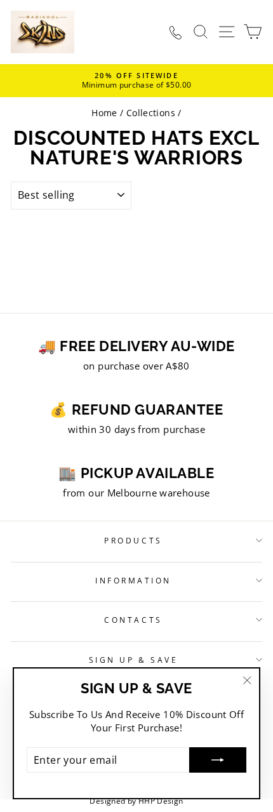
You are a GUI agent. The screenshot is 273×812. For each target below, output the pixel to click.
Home (104, 113)
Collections (150, 113)
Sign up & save (133, 660)
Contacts (133, 620)
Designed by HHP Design (136, 800)
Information (133, 580)
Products (133, 540)
